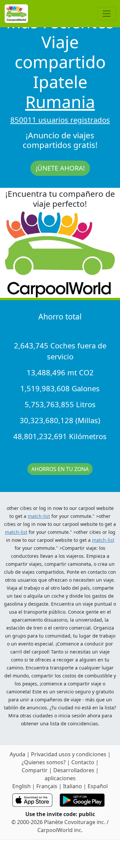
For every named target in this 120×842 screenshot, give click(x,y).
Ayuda (18, 754)
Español (98, 786)
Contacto (83, 762)
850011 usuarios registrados (60, 120)
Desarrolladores (73, 770)
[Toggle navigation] (106, 13)
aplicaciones (60, 778)
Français (46, 786)
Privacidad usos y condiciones (69, 754)
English (21, 786)
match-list (39, 516)
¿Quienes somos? (44, 762)
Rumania (60, 101)
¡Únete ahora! (60, 168)
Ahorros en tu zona (60, 469)
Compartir (35, 770)
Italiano (72, 786)
